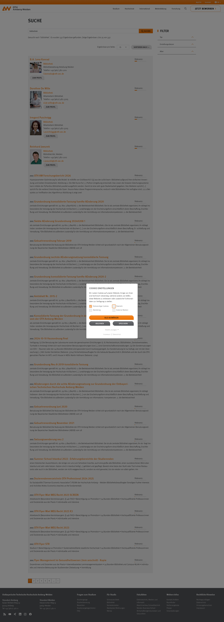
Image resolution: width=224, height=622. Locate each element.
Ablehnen (99, 323)
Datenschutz (117, 334)
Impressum (106, 334)
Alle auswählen (111, 317)
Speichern (123, 323)
